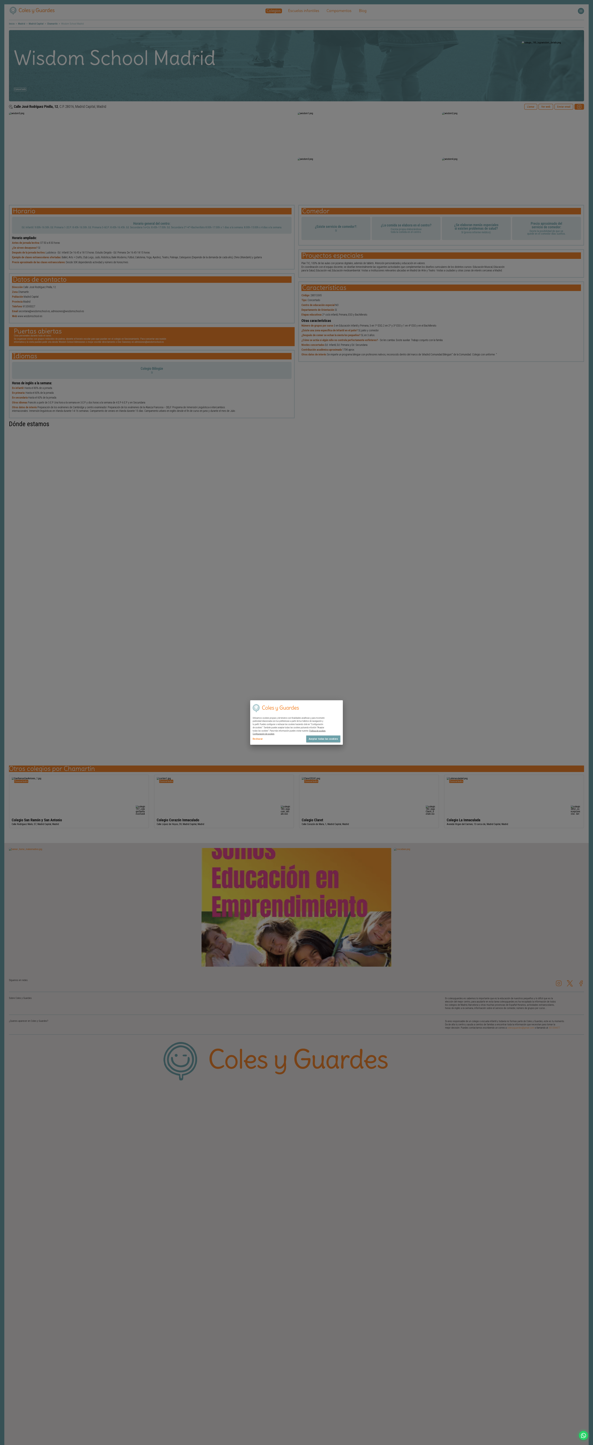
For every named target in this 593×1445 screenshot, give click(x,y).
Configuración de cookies (263, 734)
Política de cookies (317, 730)
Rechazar (258, 738)
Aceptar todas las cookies (323, 738)
